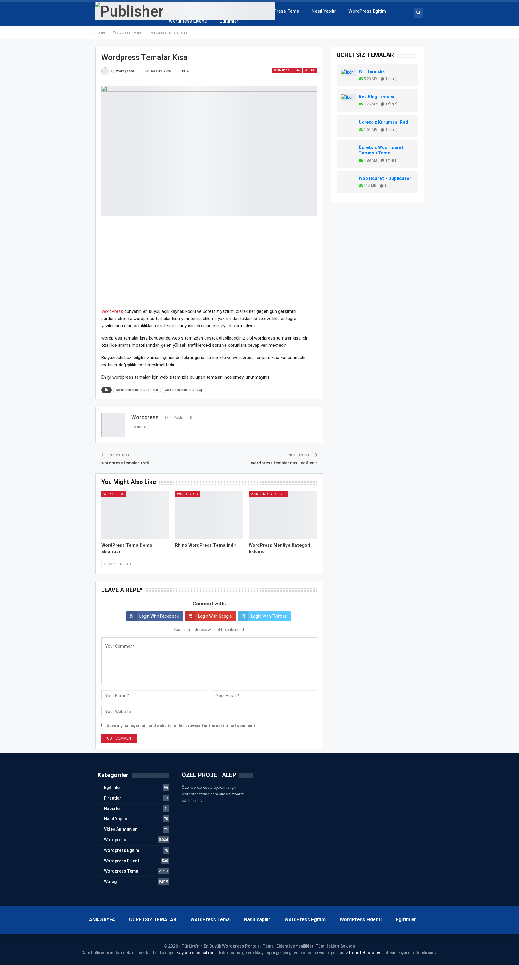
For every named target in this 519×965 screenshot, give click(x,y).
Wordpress (113, 494)
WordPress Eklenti (188, 21)
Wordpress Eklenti (268, 494)
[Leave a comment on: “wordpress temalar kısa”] (198, 71)
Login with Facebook (159, 616)
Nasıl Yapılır (324, 11)
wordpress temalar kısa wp (183, 390)
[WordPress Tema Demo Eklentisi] (135, 515)
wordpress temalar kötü (125, 463)
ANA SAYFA (102, 919)
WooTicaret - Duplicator (385, 178)
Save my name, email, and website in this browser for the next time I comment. (181, 725)
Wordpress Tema (287, 70)
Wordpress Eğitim (121, 850)
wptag (310, 70)
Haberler (112, 808)
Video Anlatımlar (120, 829)
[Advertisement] (209, 266)
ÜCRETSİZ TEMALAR (152, 919)
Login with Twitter (269, 616)
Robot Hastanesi (365, 952)
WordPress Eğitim (367, 11)
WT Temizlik (372, 71)
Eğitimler (229, 21)
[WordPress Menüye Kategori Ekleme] (283, 515)
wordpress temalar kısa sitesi (137, 390)
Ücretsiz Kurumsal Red (383, 122)
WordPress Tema (281, 11)
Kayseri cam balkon (195, 952)
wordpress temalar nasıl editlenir (284, 463)
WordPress (112, 311)
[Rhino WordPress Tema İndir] (209, 515)
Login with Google (215, 616)
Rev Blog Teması (376, 96)
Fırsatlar (112, 798)
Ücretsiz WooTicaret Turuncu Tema (381, 150)
